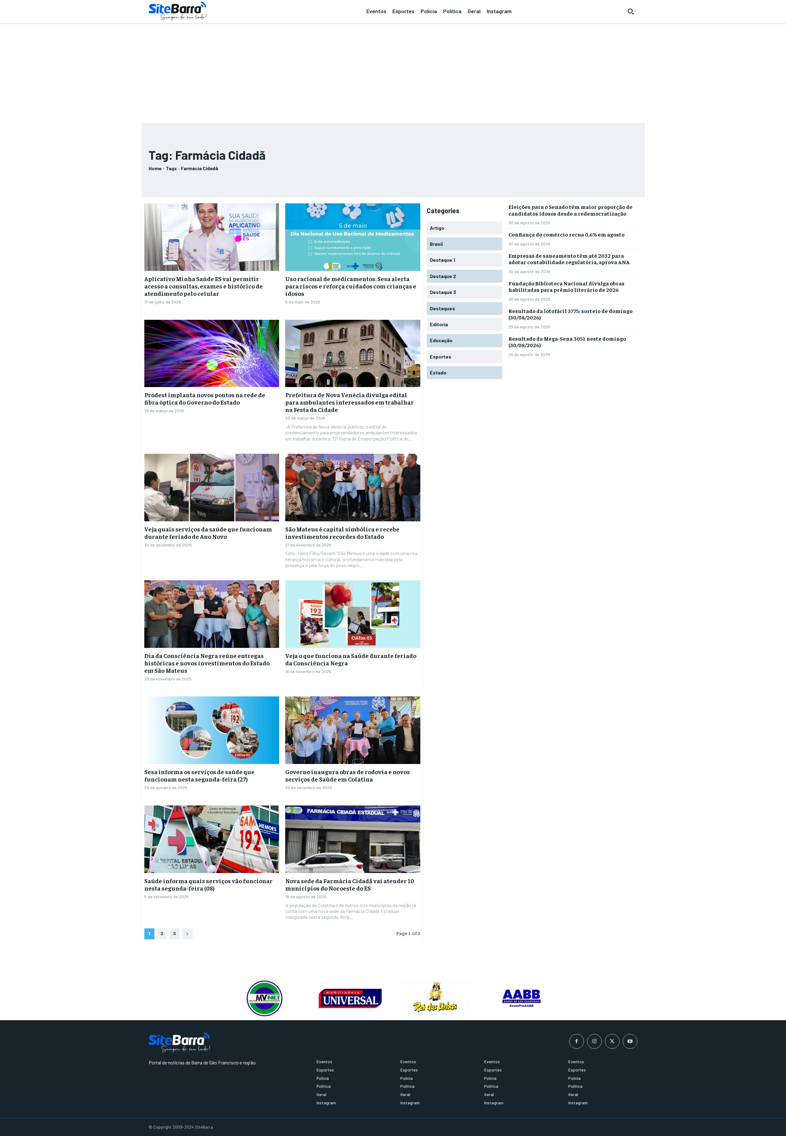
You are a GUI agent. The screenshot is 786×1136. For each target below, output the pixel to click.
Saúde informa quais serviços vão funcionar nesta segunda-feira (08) (208, 884)
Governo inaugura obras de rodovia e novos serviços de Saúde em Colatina (347, 775)
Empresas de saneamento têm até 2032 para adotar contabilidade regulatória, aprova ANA (569, 259)
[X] (612, 1041)
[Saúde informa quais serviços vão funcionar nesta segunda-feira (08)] (211, 839)
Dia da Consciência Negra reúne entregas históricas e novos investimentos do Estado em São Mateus (207, 663)
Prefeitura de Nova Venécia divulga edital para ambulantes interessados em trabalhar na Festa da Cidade (349, 402)
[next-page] (187, 933)
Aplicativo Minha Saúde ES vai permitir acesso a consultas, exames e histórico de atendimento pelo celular (203, 286)
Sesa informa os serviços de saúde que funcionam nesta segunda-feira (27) (199, 775)
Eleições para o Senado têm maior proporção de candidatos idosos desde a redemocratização (570, 210)
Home (155, 168)
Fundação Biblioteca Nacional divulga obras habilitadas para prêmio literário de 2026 (566, 286)
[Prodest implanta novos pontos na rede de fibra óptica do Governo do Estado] (211, 353)
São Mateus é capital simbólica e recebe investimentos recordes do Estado (342, 532)
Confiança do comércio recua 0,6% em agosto (566, 234)
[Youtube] (630, 1041)
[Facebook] (576, 1041)
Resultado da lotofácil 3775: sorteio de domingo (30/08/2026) (570, 314)
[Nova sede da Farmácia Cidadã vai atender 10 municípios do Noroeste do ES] (352, 839)
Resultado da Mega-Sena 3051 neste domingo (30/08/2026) (567, 342)
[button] (630, 11)
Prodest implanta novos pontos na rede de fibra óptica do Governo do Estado (204, 398)
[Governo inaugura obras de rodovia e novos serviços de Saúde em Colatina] (352, 730)
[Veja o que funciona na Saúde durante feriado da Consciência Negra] (352, 614)
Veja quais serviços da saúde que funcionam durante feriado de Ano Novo (208, 532)
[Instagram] (594, 1041)
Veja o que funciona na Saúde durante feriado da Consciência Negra (350, 659)
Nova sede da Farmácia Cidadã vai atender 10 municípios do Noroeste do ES (349, 884)
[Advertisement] (393, 71)
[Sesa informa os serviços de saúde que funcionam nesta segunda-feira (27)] (211, 730)
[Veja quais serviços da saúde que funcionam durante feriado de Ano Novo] (211, 487)
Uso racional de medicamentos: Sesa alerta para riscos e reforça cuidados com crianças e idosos (350, 286)
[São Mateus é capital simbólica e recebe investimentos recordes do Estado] (352, 487)
